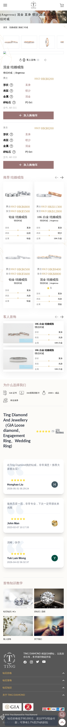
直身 (28, 85)
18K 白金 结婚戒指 (49, 217)
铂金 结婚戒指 (18, 217)
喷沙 (28, 90)
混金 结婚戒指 (49, 279)
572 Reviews (60, 431)
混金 (28, 96)
